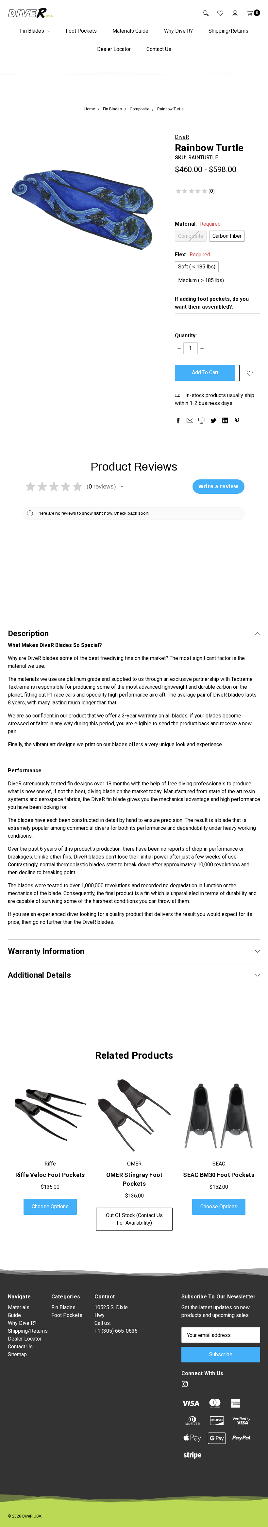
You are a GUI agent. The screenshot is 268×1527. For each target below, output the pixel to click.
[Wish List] (216, 13)
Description (28, 633)
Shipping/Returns (228, 31)
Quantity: (186, 335)
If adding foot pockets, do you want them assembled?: (212, 303)
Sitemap (17, 1354)
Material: (198, 224)
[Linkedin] (225, 420)
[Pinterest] (237, 420)
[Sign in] (230, 13)
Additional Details (39, 975)
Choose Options (50, 1206)
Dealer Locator (114, 49)
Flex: (192, 254)
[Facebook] (178, 420)
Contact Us (158, 49)
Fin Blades (32, 31)
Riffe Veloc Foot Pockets (50, 1174)
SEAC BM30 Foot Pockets (218, 1174)
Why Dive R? (178, 31)
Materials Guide (130, 31)
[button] (122, 486)
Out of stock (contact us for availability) (134, 1219)
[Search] (201, 13)
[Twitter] (213, 420)
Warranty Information (46, 951)
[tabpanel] (50, 1154)
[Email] (190, 420)
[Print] (201, 420)
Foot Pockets (81, 31)
